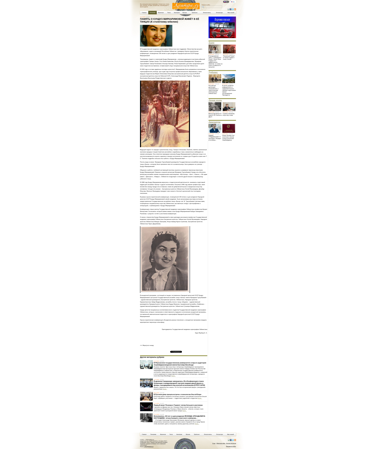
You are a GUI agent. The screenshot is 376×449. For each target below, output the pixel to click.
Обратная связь (220, 443)
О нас (214, 443)
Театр (169, 12)
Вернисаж (161, 12)
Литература (219, 12)
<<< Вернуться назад (147, 345)
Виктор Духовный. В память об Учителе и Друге (215, 115)
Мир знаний (231, 12)
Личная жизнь (207, 12)
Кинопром (177, 12)
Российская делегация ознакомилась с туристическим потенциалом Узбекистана (214, 89)
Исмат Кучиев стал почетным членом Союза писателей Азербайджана (228, 138)
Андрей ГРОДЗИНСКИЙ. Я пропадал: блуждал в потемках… (215, 138)
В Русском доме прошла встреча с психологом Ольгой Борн (177, 394)
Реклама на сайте (231, 446)
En (234, 1)
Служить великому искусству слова (229, 114)
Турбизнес (194, 12)
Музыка (185, 12)
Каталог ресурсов (231, 443)
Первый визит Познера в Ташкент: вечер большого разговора (178, 405)
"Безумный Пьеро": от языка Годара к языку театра (229, 57)
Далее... (173, 376)
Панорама (153, 434)
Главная (144, 12)
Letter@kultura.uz (148, 446)
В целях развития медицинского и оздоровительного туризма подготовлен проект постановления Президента (229, 90)
